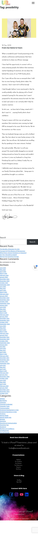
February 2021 (4, 373)
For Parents (18, 463)
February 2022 (4, 356)
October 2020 (4, 378)
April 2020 (3, 384)
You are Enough (4, 432)
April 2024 (3, 311)
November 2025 (4, 281)
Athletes (2, 399)
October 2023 (4, 322)
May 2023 (3, 328)
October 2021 (4, 361)
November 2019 (4, 391)
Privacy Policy (10, 511)
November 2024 (4, 300)
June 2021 (3, 365)
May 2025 (3, 288)
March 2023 (3, 331)
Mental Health (4, 415)
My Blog (19, 480)
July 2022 (2, 346)
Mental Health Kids (5, 417)
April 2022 (3, 352)
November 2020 (4, 376)
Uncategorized (4, 430)
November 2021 (4, 360)
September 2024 (5, 303)
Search (3, 238)
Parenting (3, 421)
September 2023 (5, 324)
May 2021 (3, 367)
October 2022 (4, 341)
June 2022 (3, 348)
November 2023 (4, 320)
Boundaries (3, 400)
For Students (18, 461)
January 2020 (4, 388)
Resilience (3, 427)
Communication (4, 408)
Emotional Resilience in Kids (8, 412)
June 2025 (3, 286)
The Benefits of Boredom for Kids (10, 249)
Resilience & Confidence (7, 429)
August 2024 (3, 305)
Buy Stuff (19, 482)
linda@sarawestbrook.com (19, 448)
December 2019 (4, 390)
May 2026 (3, 270)
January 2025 (4, 296)
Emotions (2, 414)
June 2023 (3, 326)
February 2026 (4, 275)
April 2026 (3, 271)
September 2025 (5, 285)
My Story (18, 469)
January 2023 (4, 335)
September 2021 (5, 363)
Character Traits (4, 406)
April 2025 (3, 290)
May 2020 (3, 382)
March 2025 (3, 292)
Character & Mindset (6, 404)
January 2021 (4, 375)
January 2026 (4, 277)
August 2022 (3, 345)
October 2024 (4, 301)
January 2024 (4, 316)
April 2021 (3, 369)
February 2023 (4, 333)
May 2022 (3, 350)
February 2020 (4, 386)
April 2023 (3, 330)
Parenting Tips (4, 425)
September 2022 (5, 343)
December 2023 (4, 318)
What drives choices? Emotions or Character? (13, 253)
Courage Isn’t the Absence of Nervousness (12, 251)
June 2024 (3, 307)
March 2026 (3, 273)
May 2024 (3, 309)
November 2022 (4, 339)
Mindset (2, 419)
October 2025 (4, 283)
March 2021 (3, 371)
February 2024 (4, 315)
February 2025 (4, 294)
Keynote (18, 467)
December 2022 (4, 337)
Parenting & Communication (8, 423)
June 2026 (3, 268)
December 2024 (4, 298)
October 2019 (4, 393)
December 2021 (4, 358)
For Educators (18, 465)
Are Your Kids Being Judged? (8, 255)
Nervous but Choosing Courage (9, 256)
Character (3, 402)
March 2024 (3, 313)
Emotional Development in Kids (9, 410)
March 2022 (3, 354)
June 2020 (3, 380)
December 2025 (4, 279)
